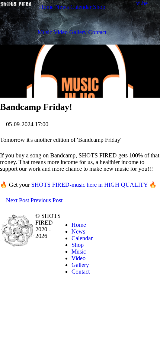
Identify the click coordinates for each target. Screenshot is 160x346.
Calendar (82, 238)
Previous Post (47, 200)
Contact (80, 271)
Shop (77, 245)
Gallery (80, 265)
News (78, 231)
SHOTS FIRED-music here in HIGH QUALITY (89, 185)
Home (78, 225)
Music (78, 251)
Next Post (16, 200)
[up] (156, 216)
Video (78, 258)
